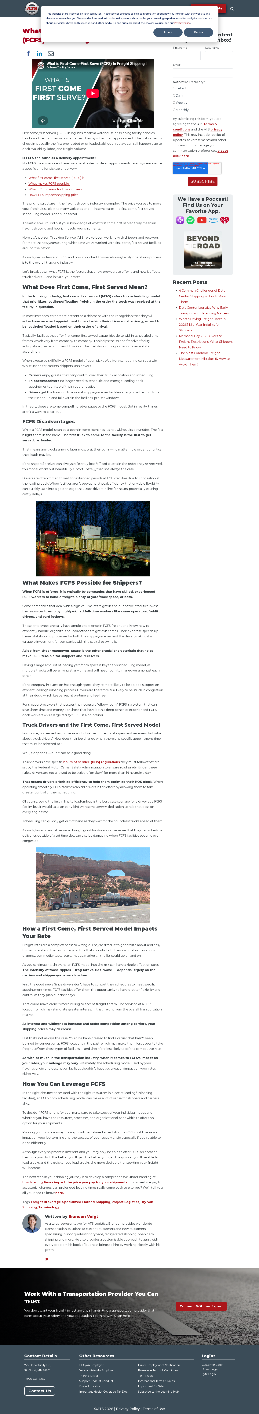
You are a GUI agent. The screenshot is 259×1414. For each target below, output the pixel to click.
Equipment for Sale (151, 1386)
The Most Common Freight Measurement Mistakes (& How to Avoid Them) (204, 358)
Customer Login (212, 1364)
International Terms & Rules (156, 1381)
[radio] (203, 89)
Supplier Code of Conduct (96, 1381)
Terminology (48, 1207)
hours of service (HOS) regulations (91, 762)
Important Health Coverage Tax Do (102, 1391)
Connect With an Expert (201, 1306)
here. (59, 1193)
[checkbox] (203, 100)
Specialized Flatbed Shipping (86, 1202)
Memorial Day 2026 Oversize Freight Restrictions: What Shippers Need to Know (205, 341)
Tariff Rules (145, 1375)
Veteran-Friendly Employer (97, 1370)
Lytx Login (209, 1374)
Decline (198, 32)
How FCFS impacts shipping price (53, 195)
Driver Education (90, 1386)
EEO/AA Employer (91, 1365)
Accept (168, 32)
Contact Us (39, 1391)
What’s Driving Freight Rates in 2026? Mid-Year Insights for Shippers (202, 324)
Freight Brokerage (46, 1202)
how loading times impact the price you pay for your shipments (74, 1182)
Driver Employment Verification (159, 1365)
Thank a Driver (88, 1375)
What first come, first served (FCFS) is (56, 178)
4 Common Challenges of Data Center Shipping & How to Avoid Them (203, 296)
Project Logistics (125, 1202)
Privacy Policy (182, 22)
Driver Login (210, 1369)
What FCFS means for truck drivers (55, 189)
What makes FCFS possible (49, 183)
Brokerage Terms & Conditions (158, 1370)
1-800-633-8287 (35, 1378)
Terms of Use (154, 1409)
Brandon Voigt (83, 1216)
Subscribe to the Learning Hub (158, 1391)
